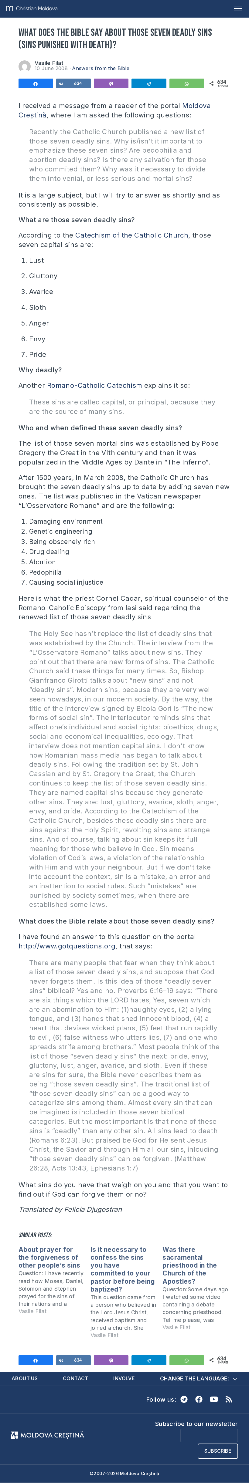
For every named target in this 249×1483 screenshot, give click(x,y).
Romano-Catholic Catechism (94, 385)
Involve (124, 1378)
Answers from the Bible (100, 68)
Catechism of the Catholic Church (131, 235)
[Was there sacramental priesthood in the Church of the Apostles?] (198, 1291)
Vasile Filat (49, 63)
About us (25, 1378)
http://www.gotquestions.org (67, 946)
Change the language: (194, 1378)
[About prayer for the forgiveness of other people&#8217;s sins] (54, 1283)
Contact (75, 1378)
